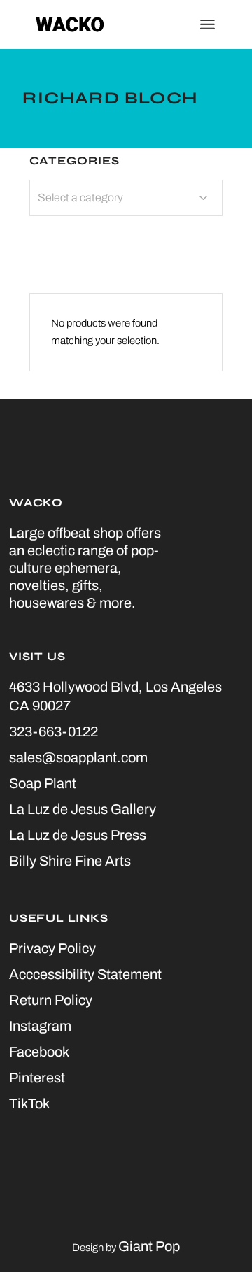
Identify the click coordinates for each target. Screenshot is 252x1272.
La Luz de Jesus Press (77, 835)
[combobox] (125, 198)
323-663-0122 (53, 731)
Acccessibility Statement (85, 974)
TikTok (29, 1103)
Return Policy (50, 1000)
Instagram (40, 1026)
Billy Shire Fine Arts (70, 861)
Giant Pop (149, 1246)
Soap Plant (42, 783)
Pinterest (37, 1077)
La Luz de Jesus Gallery (82, 809)
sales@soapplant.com (78, 757)
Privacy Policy (52, 948)
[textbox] (126, 198)
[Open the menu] (207, 24)
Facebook (39, 1051)
